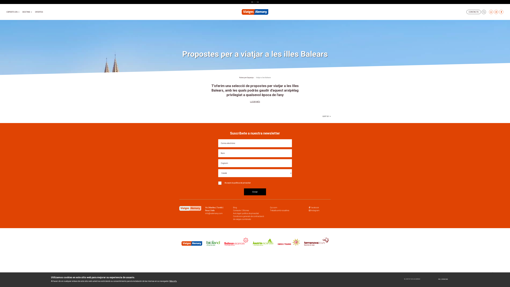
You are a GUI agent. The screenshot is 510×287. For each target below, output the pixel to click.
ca (258, 2)
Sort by (325, 116)
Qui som (273, 207)
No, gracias (443, 279)
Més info (173, 281)
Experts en (12, 12)
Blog (235, 207)
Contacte (474, 12)
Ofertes (39, 12)
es (252, 2)
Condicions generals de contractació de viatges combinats (248, 217)
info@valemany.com (214, 213)
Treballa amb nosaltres (279, 210)
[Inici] (255, 12)
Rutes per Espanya (246, 78)
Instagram (315, 210)
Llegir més (255, 102)
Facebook (314, 207)
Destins (26, 12)
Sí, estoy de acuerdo (412, 279)
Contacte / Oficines (241, 210)
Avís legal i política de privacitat (246, 213)
